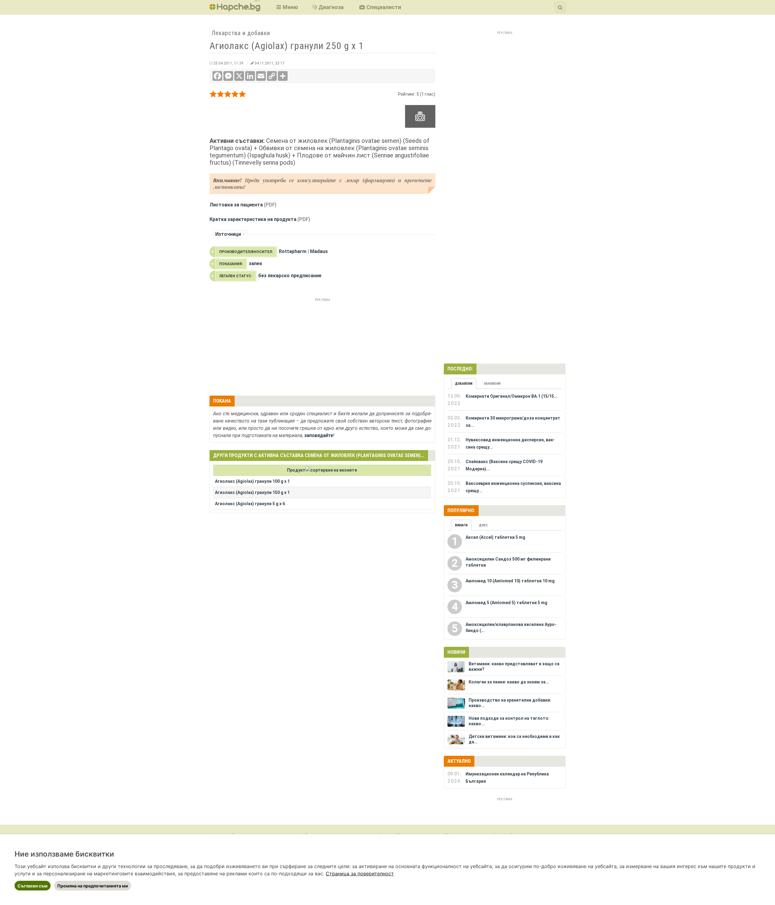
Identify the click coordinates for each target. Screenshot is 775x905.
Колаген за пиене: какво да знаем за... (509, 682)
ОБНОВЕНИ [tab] (492, 384)
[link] (360, 873)
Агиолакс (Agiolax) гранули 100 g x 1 (252, 481)
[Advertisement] (322, 346)
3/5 (227, 95)
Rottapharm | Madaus (303, 251)
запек (255, 263)
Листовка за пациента (236, 205)
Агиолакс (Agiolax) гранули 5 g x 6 (250, 503)
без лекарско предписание (290, 275)
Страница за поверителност (360, 873)
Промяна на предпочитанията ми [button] (92, 885)
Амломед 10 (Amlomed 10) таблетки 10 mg (510, 580)
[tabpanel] (504, 443)
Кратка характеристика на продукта (252, 219)
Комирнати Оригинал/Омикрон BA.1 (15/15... (512, 396)
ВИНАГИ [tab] (461, 525)
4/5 (235, 95)
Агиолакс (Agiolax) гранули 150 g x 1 (252, 492)
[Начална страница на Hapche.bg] (234, 9)
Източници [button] (228, 234)
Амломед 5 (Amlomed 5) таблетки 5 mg (506, 602)
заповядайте (318, 435)
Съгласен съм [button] (33, 885)
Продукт (296, 470)
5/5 (242, 95)
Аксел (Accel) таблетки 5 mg (495, 537)
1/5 (213, 95)
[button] (286, 7)
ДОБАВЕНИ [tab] (463, 384)
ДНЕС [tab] (483, 525)
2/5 (220, 95)
